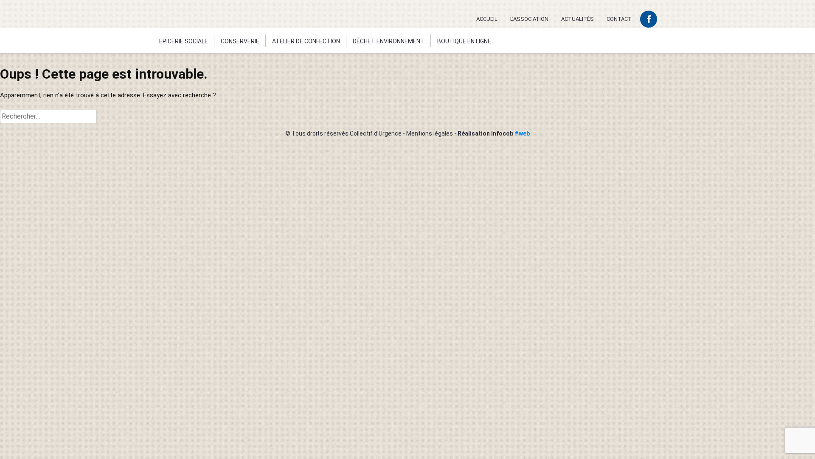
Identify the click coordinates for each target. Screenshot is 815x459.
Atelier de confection (306, 41)
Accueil (486, 19)
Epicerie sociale (183, 41)
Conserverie (240, 41)
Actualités (577, 19)
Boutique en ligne (464, 41)
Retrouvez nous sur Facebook (648, 19)
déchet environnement (388, 41)
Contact (619, 19)
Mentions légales (429, 133)
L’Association (529, 19)
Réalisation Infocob (494, 133)
